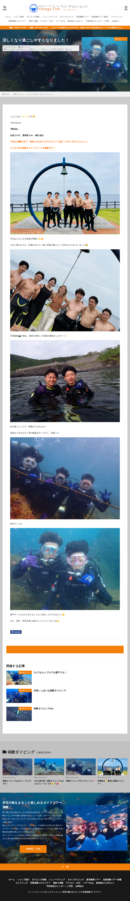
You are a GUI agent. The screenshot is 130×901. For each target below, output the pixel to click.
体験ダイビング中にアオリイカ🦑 (80, 781)
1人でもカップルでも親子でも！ (50, 672)
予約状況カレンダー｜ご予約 (97, 21)
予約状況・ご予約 (33, 849)
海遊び (61, 49)
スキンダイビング (67, 17)
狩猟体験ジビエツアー (17, 21)
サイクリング (116, 17)
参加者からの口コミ (76, 21)
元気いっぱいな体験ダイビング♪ (50, 690)
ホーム (8, 17)
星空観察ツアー (82, 17)
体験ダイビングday (44, 708)
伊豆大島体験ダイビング (20, 49)
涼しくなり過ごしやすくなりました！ (41, 94)
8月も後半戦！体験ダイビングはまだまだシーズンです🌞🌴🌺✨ (49, 782)
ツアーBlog (60, 21)
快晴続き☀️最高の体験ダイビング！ (111, 782)
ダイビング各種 (33, 17)
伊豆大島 (9, 49)
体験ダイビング (25, 47)
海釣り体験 (33, 21)
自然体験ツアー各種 (99, 17)
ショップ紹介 (18, 17)
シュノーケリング (50, 17)
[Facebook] (16, 632)
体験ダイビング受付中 (48, 49)
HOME (7, 94)
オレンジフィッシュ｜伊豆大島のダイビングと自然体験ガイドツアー (72, 892)
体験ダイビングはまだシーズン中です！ (17, 782)
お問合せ (115, 21)
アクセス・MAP (46, 21)
